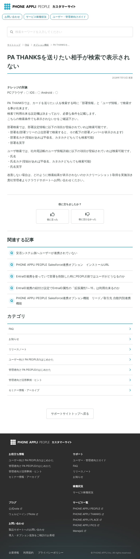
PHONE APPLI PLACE (86, 519)
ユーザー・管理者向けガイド (69, 16)
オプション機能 (41, 44)
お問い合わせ (12, 16)
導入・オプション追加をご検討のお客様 (32, 535)
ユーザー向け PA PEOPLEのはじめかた (31, 460)
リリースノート (82, 471)
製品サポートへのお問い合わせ (26, 529)
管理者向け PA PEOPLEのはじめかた (30, 465)
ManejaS (78, 530)
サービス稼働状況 (36, 16)
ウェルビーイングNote (22, 514)
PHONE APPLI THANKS (87, 514)
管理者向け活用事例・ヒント (25, 471)
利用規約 (28, 552)
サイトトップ (13, 44)
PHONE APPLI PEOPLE (86, 508)
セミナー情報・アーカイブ (24, 476)
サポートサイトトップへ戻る (70, 413)
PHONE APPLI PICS (84, 525)
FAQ (27, 44)
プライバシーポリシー (50, 552)
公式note (14, 508)
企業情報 (14, 552)
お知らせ (78, 476)
